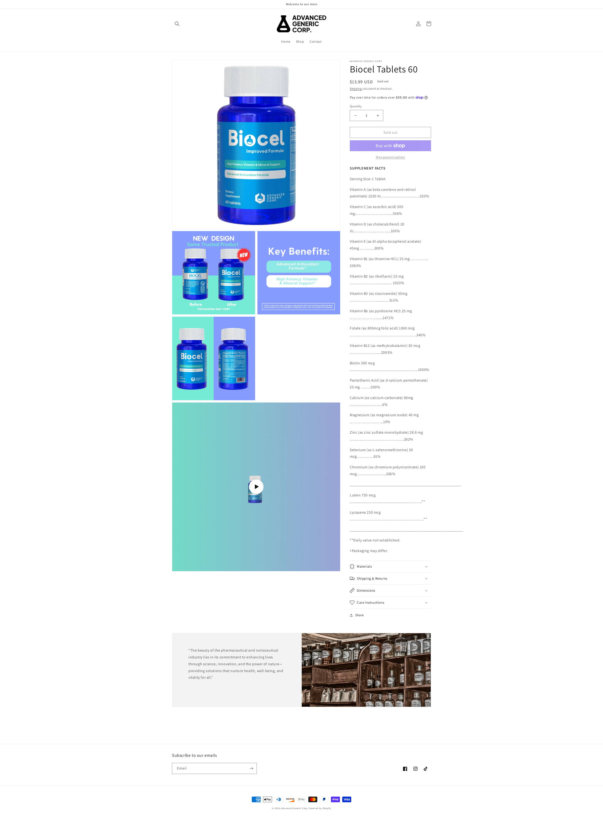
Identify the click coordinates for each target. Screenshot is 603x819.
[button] (177, 24)
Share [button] (359, 615)
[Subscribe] (251, 768)
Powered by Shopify (320, 808)
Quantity (356, 106)
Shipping (356, 88)
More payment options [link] (390, 157)
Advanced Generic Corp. (295, 808)
